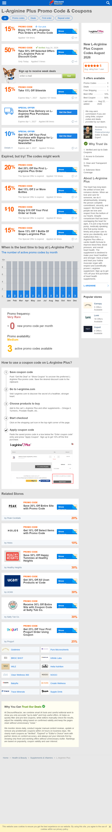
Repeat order (64, 18)
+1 (76, 38)
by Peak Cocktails (12, 518)
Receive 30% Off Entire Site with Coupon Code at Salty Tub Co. (37, 607)
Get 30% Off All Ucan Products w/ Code (36, 581)
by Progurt (9, 641)
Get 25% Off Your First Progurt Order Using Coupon (37, 632)
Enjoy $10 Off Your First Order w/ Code (33, 212)
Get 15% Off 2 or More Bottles (32, 191)
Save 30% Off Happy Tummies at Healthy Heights (36, 558)
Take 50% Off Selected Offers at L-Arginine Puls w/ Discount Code (36, 54)
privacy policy (62, 829)
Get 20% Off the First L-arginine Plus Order (32, 170)
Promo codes (18, 18)
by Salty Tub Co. (12, 617)
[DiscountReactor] (56, 3)
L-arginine (90, 286)
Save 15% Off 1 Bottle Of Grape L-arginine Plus (33, 233)
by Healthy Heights (13, 567)
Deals (33, 18)
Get (69, 76)
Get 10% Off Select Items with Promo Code (38, 532)
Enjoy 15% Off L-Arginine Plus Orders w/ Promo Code (35, 31)
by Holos (8, 543)
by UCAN (8, 592)
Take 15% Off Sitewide (32, 90)
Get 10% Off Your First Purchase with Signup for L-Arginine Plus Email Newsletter (35, 139)
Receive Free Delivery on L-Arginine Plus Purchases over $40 (35, 114)
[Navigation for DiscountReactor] (4, 3)
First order (47, 18)
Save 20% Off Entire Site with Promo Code (38, 507)
